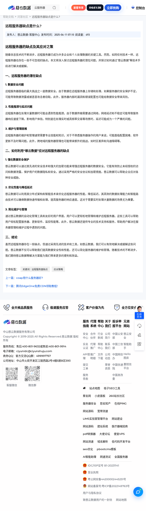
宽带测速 (102, 411)
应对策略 (58, 269)
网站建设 (117, 418)
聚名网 (87, 396)
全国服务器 (121, 456)
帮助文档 (8, 16)
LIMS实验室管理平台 (95, 418)
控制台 (140, 8)
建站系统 (102, 426)
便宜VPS (119, 434)
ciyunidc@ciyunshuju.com (34, 351)
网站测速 (88, 441)
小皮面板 (100, 396)
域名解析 (102, 441)
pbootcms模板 (106, 449)
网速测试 (105, 456)
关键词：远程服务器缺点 (35, 269)
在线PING (120, 403)
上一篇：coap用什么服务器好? (24, 278)
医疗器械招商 (120, 426)
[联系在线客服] (138, 492)
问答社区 (22, 16)
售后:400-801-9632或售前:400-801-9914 (41, 346)
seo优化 (88, 449)
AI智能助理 (89, 456)
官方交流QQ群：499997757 (33, 356)
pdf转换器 (89, 434)
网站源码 (88, 411)
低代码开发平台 (121, 441)
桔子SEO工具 (112, 388)
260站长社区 (117, 396)
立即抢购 (113, 8)
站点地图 (94, 388)
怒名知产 (105, 403)
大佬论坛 (104, 434)
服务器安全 (89, 403)
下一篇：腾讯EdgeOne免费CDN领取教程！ (33, 286)
